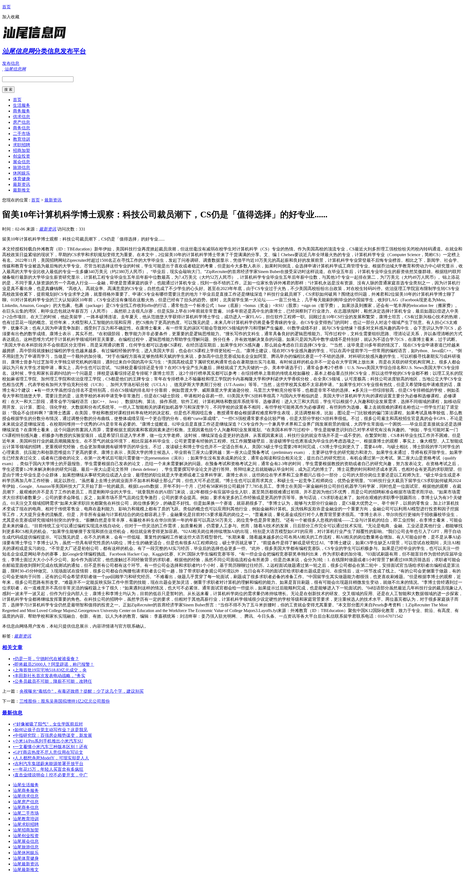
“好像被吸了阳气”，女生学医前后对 (48, 724)
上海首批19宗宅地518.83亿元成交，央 (50, 670)
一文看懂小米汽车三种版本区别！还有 (50, 746)
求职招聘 (21, 145)
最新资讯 (21, 184)
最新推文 (21, 190)
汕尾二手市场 (26, 813)
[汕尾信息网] (35, 39)
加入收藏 (10, 17)
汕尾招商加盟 (26, 830)
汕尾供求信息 (26, 796)
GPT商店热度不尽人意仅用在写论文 (48, 752)
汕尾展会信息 (26, 841)
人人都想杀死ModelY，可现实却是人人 (51, 758)
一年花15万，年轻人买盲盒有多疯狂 (48, 769)
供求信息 (21, 116)
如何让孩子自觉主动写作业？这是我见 (50, 729)
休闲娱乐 (21, 173)
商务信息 (21, 128)
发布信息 (10, 63)
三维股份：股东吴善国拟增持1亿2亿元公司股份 (64, 701)
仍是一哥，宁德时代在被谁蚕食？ (46, 658)
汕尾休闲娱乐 (26, 852)
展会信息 (21, 162)
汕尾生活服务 (26, 785)
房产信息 (21, 122)
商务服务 (21, 111)
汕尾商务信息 (26, 807)
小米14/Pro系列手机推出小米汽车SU (48, 741)
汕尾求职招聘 (26, 824)
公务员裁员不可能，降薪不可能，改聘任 (52, 681)
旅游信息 (21, 167)
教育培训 (21, 139)
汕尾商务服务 (26, 790)
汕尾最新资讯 (26, 864)
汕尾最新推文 (26, 869)
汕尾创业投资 (26, 835)
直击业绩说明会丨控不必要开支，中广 (50, 775)
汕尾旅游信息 (26, 847)
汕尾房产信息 (26, 802)
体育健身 (21, 178)
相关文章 (12, 647)
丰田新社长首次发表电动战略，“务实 (49, 675)
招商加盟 (21, 150)
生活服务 (21, 105)
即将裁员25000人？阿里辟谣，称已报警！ (53, 664)
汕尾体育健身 (26, 858)
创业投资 (21, 156)
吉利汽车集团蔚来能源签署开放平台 (48, 763)
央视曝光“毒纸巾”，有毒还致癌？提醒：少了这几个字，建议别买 (81, 691)
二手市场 (21, 133)
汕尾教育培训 (26, 818)
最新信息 (12, 713)
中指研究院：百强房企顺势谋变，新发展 (52, 735)
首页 (6, 7)
